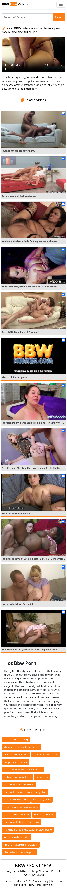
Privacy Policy (40, 881)
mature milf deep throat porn (21, 822)
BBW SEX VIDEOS (33, 865)
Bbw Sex (48, 884)
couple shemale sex (15, 762)
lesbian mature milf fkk (17, 777)
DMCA (7, 881)
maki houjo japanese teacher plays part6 (28, 829)
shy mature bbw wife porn (19, 852)
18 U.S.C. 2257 (22, 881)
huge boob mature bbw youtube (23, 769)
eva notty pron (41, 799)
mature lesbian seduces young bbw (25, 792)
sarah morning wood (45, 754)
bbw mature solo (44, 814)
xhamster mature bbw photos (21, 747)
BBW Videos (15, 4)
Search (59, 17)
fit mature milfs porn (16, 799)
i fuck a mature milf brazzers (21, 844)
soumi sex (42, 777)
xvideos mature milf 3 (16, 837)
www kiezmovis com (16, 754)
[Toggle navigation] (60, 4)
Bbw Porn (35, 884)
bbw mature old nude (16, 814)
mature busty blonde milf (19, 784)
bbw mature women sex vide (21, 807)
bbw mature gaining (16, 739)
